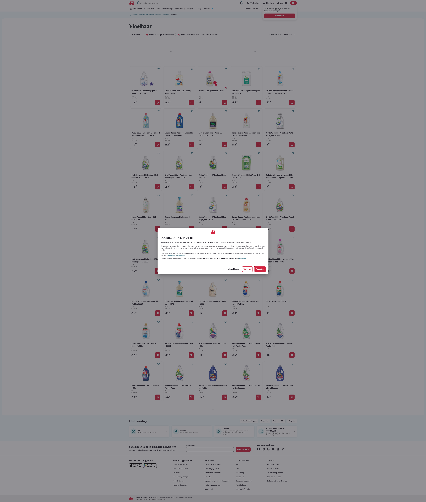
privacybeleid (171, 255)
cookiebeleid (181, 255)
